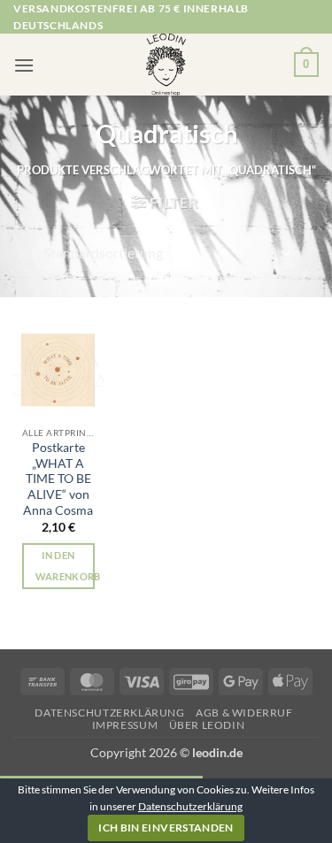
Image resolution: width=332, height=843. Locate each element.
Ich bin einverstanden (166, 827)
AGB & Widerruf (244, 712)
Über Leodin (207, 725)
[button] (24, 65)
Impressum (125, 725)
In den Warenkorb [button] (65, 565)
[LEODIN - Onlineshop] (166, 65)
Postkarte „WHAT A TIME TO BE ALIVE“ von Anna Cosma (58, 479)
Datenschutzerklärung (109, 712)
